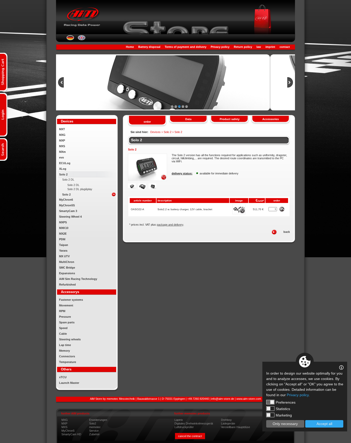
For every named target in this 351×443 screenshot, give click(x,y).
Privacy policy (220, 46)
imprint (270, 46)
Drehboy (226, 419)
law (258, 46)
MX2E (63, 233)
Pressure (65, 316)
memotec (95, 427)
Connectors (67, 356)
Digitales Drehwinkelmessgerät (193, 423)
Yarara (63, 250)
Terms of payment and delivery (185, 46)
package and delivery (170, 224)
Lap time (65, 345)
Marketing (284, 415)
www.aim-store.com (248, 398)
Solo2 (92, 423)
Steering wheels (70, 339)
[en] (82, 39)
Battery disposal (149, 46)
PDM (62, 239)
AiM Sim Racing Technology (78, 278)
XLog (62, 168)
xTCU (63, 377)
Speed (63, 328)
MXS (62, 146)
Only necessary (285, 424)
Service (94, 430)
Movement (66, 305)
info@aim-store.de (222, 398)
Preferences (285, 402)
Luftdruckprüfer (184, 427)
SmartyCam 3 (68, 210)
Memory (64, 350)
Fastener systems (71, 299)
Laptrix (178, 419)
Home (130, 46)
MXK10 (63, 227)
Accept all (324, 424)
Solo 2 (63, 174)
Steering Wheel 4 (70, 216)
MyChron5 (68, 430)
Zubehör (94, 434)
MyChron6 (66, 199)
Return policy (243, 46)
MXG (62, 134)
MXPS (63, 222)
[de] (70, 39)
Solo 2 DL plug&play (79, 189)
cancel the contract (190, 436)
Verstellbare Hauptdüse (235, 427)
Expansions (67, 273)
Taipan (63, 244)
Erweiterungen (98, 419)
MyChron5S (67, 205)
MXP (62, 140)
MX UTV (64, 256)
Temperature (67, 362)
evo (61, 157)
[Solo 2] (147, 179)
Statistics (283, 409)
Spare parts (67, 322)
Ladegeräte (228, 423)
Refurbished (67, 284)
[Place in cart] (282, 209)
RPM (62, 311)
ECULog (64, 163)
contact (285, 46)
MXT (62, 129)
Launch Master (69, 382)
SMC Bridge (67, 267)
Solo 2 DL (68, 179)
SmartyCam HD (71, 434)
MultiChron (66, 261)
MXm (62, 151)
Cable (63, 333)
